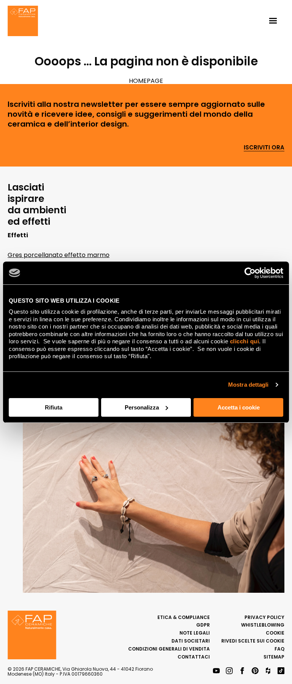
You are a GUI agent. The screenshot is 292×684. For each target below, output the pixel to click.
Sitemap (273, 657)
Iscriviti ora (264, 147)
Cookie (275, 633)
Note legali (194, 633)
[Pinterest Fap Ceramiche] (255, 671)
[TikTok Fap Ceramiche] (281, 671)
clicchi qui (244, 341)
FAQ (279, 649)
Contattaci (194, 657)
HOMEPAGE (146, 80)
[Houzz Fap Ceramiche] (268, 671)
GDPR (203, 625)
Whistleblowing (262, 625)
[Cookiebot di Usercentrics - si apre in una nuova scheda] (250, 273)
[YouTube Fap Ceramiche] (216, 671)
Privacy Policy (264, 617)
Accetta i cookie (238, 407)
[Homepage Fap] (23, 22)
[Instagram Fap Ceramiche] (229, 671)
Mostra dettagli (248, 384)
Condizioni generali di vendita (169, 649)
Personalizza (142, 407)
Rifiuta (53, 407)
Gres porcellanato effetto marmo (59, 255)
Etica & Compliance (183, 617)
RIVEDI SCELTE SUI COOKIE (252, 641)
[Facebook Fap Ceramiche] (242, 671)
